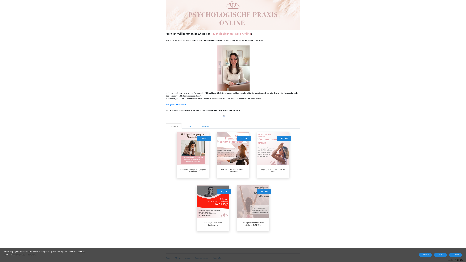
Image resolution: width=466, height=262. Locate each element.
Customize (425, 255)
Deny (440, 255)
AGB (6, 255)
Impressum (32, 255)
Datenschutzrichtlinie (18, 255)
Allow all (455, 255)
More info (81, 252)
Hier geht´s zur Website (176, 105)
